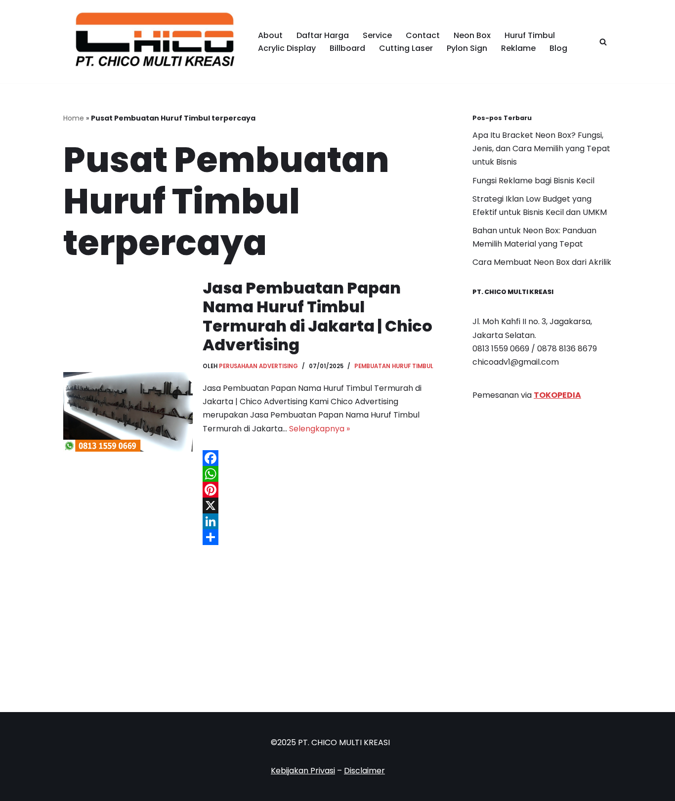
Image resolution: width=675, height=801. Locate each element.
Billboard (347, 48)
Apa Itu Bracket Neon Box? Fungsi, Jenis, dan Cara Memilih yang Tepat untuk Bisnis (541, 148)
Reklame (518, 48)
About (270, 35)
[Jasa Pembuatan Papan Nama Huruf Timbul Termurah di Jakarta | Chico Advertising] (128, 412)
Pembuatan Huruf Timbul (393, 366)
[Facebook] (323, 458)
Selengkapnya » (319, 428)
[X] (323, 505)
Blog (558, 48)
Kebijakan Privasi (303, 770)
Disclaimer (364, 770)
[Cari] (603, 41)
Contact (423, 35)
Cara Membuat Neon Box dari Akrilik (541, 262)
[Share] (323, 537)
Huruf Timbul (530, 35)
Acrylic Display (287, 48)
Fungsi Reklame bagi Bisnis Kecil (533, 180)
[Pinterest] (323, 490)
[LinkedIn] (323, 521)
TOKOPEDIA (557, 395)
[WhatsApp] (323, 474)
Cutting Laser (406, 48)
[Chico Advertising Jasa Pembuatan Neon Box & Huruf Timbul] (152, 41)
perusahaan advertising (258, 366)
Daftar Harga (322, 35)
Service (377, 35)
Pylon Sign (467, 48)
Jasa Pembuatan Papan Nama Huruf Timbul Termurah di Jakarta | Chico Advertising (317, 316)
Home (73, 118)
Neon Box (472, 35)
